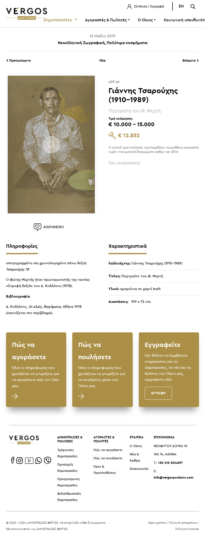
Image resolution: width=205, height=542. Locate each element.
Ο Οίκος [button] (145, 20)
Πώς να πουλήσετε (108, 458)
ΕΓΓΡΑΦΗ (158, 393)
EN (181, 6)
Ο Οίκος (136, 446)
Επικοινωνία (139, 469)
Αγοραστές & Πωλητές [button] (106, 20)
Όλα (103, 60)
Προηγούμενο (19, 60)
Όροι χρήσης (157, 522)
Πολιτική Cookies (187, 529)
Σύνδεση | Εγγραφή (148, 7)
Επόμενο (189, 60)
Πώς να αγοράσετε (108, 450)
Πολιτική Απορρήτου (183, 522)
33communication (18, 529)
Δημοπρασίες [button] (58, 20)
